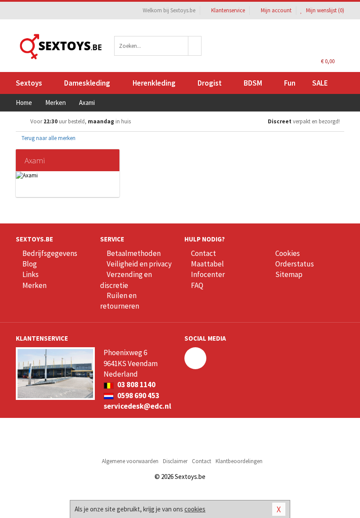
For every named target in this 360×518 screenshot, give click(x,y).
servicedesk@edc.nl (137, 406)
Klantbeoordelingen (239, 461)
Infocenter (208, 274)
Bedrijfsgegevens (49, 253)
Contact (203, 253)
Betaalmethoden (134, 253)
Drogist (210, 83)
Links (30, 274)
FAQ (197, 285)
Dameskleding (87, 83)
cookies (194, 509)
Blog (29, 264)
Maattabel (207, 264)
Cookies (287, 253)
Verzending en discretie (126, 280)
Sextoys (29, 83)
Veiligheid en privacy (139, 264)
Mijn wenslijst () (324, 10)
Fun (289, 83)
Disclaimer (175, 461)
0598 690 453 (137, 395)
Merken (34, 285)
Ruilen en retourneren (119, 301)
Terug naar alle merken (48, 138)
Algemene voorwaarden (130, 461)
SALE (320, 83)
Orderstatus (294, 264)
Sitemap (288, 274)
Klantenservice (228, 10)
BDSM (253, 83)
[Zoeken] (195, 46)
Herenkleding (154, 83)
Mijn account (276, 10)
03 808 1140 (135, 384)
